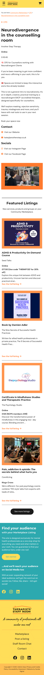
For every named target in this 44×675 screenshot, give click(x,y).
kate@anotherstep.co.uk (15, 138)
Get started (11, 557)
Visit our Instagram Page (15, 149)
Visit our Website (12, 132)
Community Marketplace (19, 13)
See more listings (22, 512)
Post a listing (22, 639)
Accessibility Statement (17, 669)
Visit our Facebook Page (15, 154)
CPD (30, 13)
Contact (22, 649)
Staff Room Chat (22, 644)
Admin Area (22, 667)
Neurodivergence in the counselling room (15, 15)
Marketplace (22, 634)
